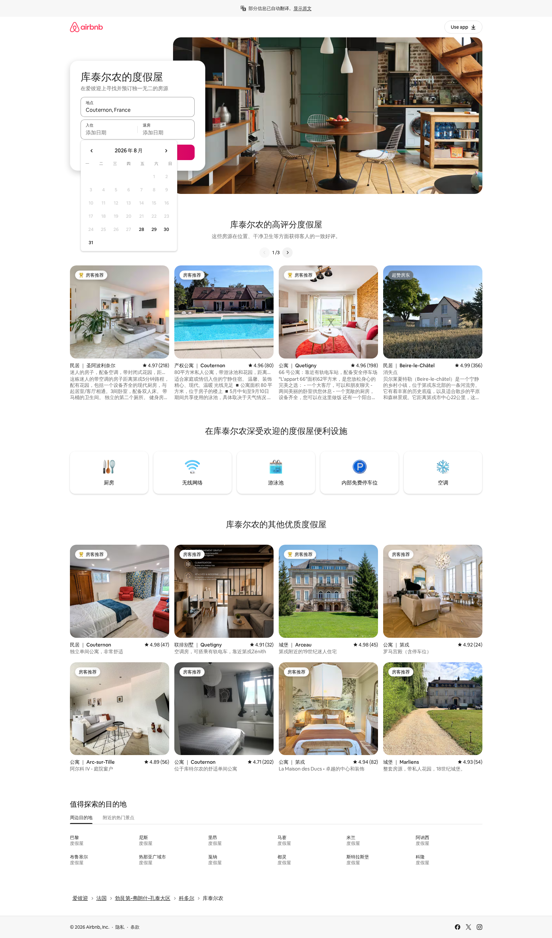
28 (141, 229)
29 (154, 229)
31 (91, 242)
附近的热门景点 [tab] (118, 817)
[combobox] (137, 110)
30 (166, 229)
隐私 (119, 927)
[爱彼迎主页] (86, 27)
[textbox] (109, 132)
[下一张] (287, 252)
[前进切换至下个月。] (166, 151)
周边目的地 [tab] (81, 817)
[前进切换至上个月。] (92, 151)
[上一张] (264, 252)
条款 (135, 927)
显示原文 (303, 8)
